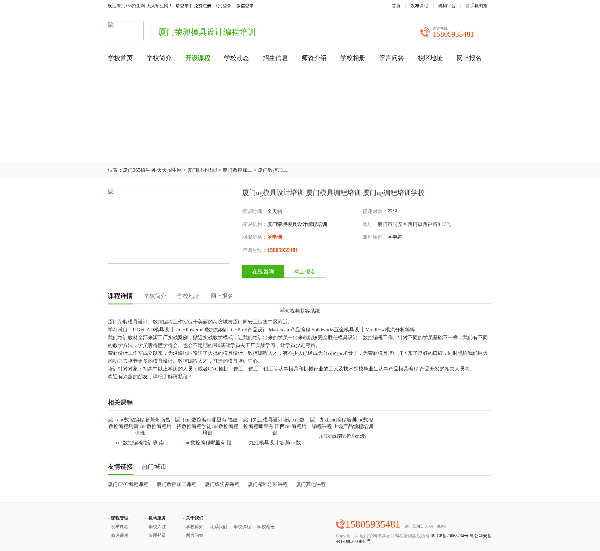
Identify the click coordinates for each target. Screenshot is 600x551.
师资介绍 (314, 57)
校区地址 (430, 57)
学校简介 (159, 57)
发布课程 (419, 5)
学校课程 (242, 526)
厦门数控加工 (237, 170)
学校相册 (352, 57)
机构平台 (447, 5)
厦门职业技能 (202, 170)
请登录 (182, 5)
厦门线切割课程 (222, 484)
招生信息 (275, 57)
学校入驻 (157, 526)
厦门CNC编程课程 (128, 484)
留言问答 (391, 57)
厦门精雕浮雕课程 (268, 484)
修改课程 (119, 535)
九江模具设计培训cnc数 (275, 442)
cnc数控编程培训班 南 (140, 442)
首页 (396, 5)
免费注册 (202, 5)
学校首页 (120, 57)
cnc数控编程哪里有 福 (207, 442)
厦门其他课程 (311, 484)
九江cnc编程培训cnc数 (342, 436)
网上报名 (469, 57)
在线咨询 (263, 271)
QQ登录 (223, 5)
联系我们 (218, 526)
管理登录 (157, 535)
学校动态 (236, 57)
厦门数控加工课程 (177, 484)
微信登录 (245, 5)
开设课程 (197, 57)
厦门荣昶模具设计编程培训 (297, 224)
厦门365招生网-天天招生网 (152, 170)
